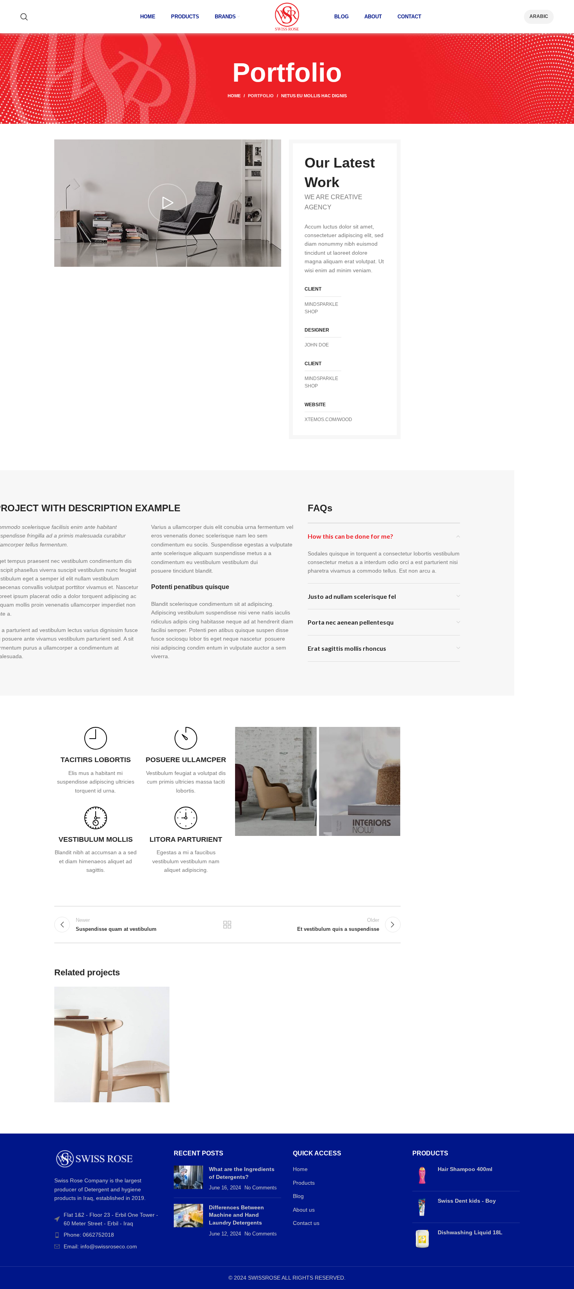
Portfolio (261, 95)
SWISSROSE (265, 1278)
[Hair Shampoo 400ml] (422, 1175)
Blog (298, 1196)
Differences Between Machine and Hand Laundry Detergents (236, 1215)
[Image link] (94, 1158)
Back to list (227, 924)
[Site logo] (286, 16)
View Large (159, 995)
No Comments (260, 1188)
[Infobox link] (95, 761)
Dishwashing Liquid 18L (470, 1232)
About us (304, 1210)
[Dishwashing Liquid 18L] (422, 1238)
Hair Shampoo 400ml (465, 1169)
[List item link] (108, 1234)
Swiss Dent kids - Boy (467, 1201)
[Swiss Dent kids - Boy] (422, 1207)
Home (234, 95)
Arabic (538, 16)
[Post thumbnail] (188, 1179)
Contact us (306, 1223)
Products (304, 1183)
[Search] (24, 17)
